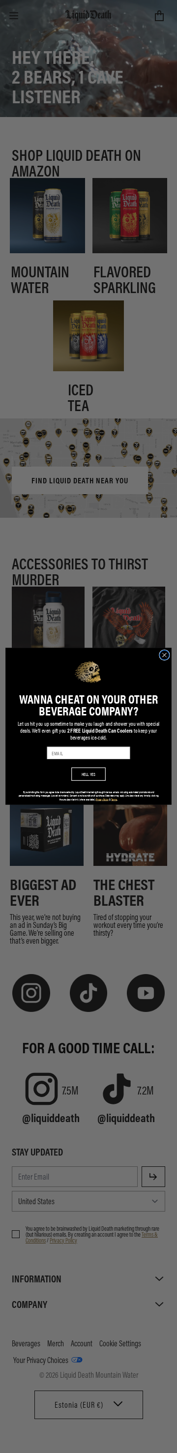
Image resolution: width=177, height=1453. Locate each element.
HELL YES (89, 774)
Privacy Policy (102, 799)
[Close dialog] (165, 655)
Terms (114, 799)
